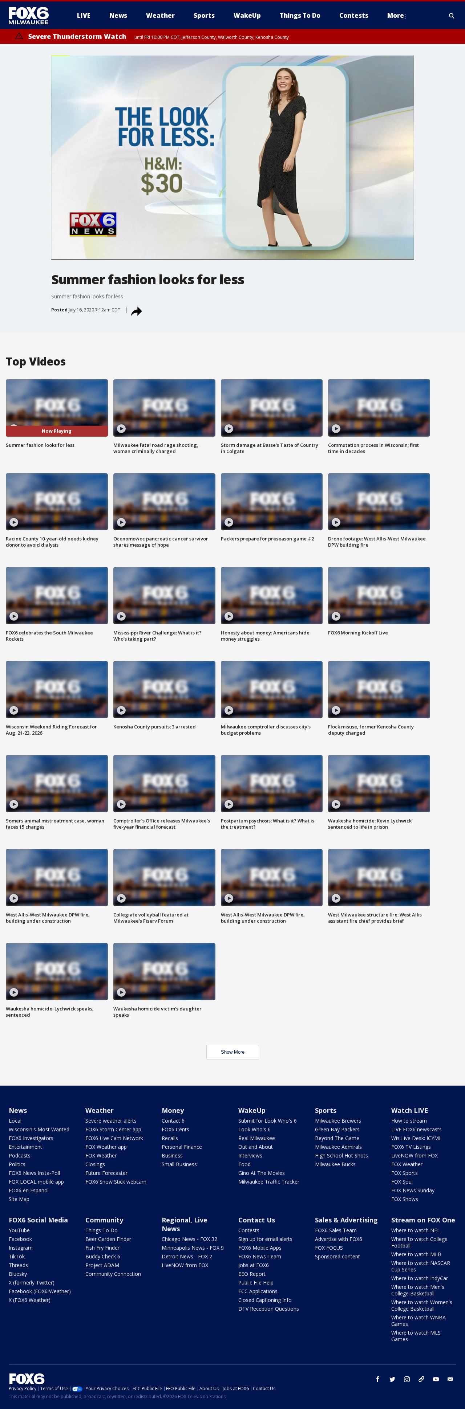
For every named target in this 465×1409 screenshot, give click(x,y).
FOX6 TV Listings (411, 1146)
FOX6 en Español (29, 1190)
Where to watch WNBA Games (418, 1320)
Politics (17, 1164)
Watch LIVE (409, 1110)
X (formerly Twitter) (31, 1282)
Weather (99, 1110)
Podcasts (20, 1155)
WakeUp (252, 1110)
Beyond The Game (337, 1138)
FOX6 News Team (259, 1256)
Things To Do (101, 1230)
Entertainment (25, 1146)
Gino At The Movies (261, 1172)
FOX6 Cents (175, 1129)
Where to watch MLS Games (416, 1336)
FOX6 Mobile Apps (260, 1247)
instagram (407, 1379)
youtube (436, 1379)
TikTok (17, 1256)
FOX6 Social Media (38, 1220)
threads (421, 1379)
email (450, 1379)
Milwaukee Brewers (338, 1120)
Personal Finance (182, 1146)
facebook (378, 1379)
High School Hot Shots (341, 1155)
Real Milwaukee (256, 1138)
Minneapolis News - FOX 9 (193, 1247)
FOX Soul (402, 1181)
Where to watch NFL (415, 1230)
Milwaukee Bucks (335, 1164)
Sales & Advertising (346, 1220)
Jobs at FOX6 (253, 1265)
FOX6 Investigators (31, 1138)
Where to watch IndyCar (419, 1278)
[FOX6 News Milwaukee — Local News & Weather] (33, 15)
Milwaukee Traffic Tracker (268, 1181)
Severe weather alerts (111, 1120)
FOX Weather (101, 1155)
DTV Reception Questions (268, 1308)
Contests (248, 1230)
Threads (18, 1265)
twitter (392, 1379)
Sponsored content (337, 1256)
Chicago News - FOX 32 (189, 1239)
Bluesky (18, 1273)
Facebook (20, 1239)
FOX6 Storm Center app (113, 1129)
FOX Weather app (106, 1146)
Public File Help (256, 1282)
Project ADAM (102, 1265)
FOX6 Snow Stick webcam (115, 1181)
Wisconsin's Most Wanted (39, 1129)
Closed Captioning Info (265, 1299)
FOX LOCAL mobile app (36, 1181)
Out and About (255, 1146)
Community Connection (113, 1273)
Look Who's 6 (254, 1129)
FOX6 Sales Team (336, 1230)
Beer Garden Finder (108, 1239)
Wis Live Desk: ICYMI (415, 1138)
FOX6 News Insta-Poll (34, 1172)
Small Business (179, 1164)
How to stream (409, 1120)
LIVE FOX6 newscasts (416, 1129)
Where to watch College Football (419, 1242)
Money (173, 1110)
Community (104, 1220)
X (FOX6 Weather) (29, 1299)
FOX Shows (404, 1199)
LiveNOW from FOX (414, 1155)
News (18, 1110)
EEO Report (252, 1273)
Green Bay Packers (337, 1129)
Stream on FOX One (423, 1220)
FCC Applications (258, 1291)
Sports (325, 1110)
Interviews (250, 1155)
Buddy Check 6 (102, 1256)
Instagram (21, 1247)
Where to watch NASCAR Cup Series (420, 1266)
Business (172, 1155)
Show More (232, 1052)
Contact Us (256, 1220)
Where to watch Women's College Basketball (421, 1305)
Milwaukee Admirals (338, 1146)
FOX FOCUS (329, 1247)
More (395, 15)
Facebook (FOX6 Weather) (40, 1291)
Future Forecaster (106, 1172)
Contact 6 (173, 1120)
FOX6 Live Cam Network (114, 1138)
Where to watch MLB (416, 1254)
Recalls (170, 1138)
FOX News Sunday (412, 1190)
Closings (95, 1164)
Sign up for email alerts (265, 1239)
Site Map (19, 1199)
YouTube (19, 1230)
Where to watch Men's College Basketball (417, 1290)
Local (15, 1120)
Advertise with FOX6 (338, 1239)
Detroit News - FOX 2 (187, 1256)
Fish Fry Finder (102, 1247)
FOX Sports (404, 1172)
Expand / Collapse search (452, 15)
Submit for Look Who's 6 (267, 1120)
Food (244, 1164)
